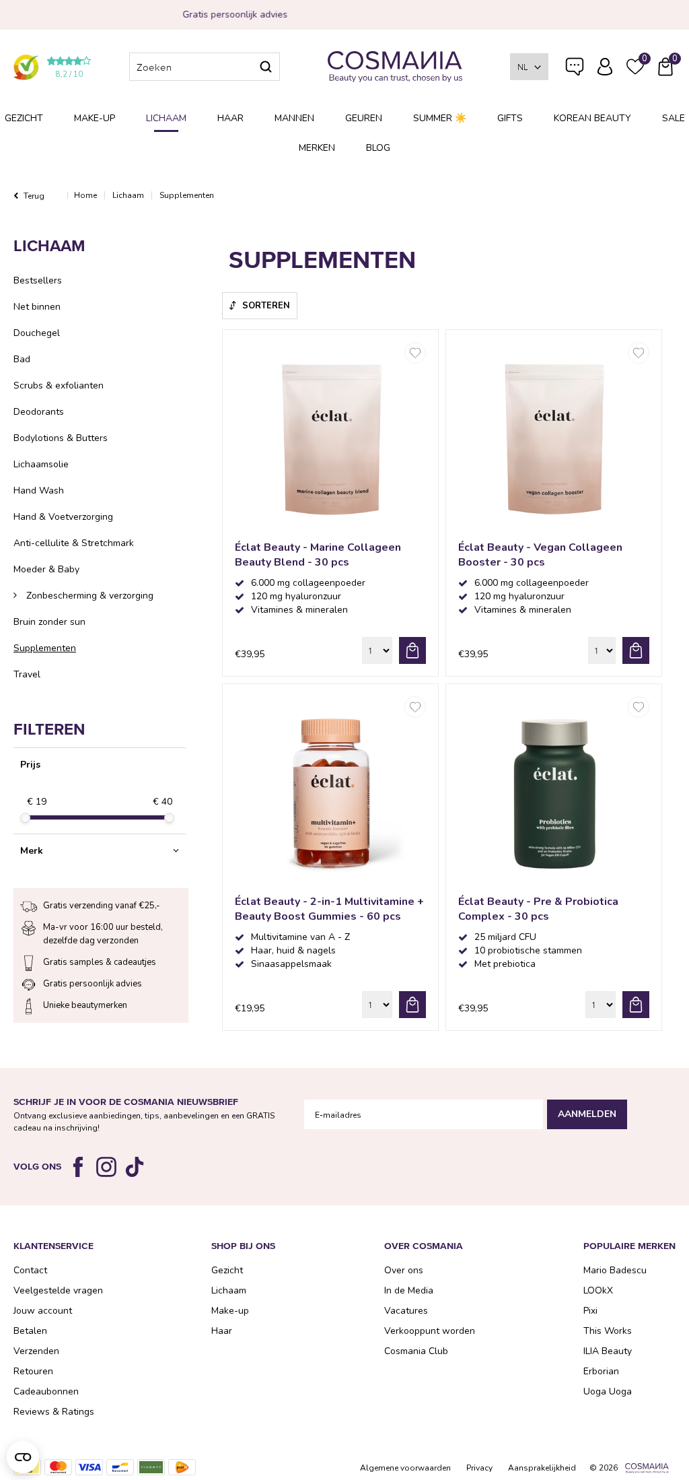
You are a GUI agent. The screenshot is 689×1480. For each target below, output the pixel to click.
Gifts (510, 118)
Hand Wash (38, 490)
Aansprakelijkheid (542, 1467)
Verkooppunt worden (429, 1330)
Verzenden (36, 1351)
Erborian (601, 1371)
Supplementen (44, 648)
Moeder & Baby (46, 569)
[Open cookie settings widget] (23, 1457)
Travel (26, 674)
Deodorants (38, 411)
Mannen (294, 118)
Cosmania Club (416, 1351)
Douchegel (36, 333)
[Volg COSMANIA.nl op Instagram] (106, 1166)
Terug (34, 196)
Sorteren (266, 306)
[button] (99, 851)
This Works (607, 1330)
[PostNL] (182, 1467)
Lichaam (166, 118)
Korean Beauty (592, 118)
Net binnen (37, 306)
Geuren (363, 118)
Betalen (30, 1330)
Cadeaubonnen (46, 1391)
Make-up (94, 118)
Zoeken (265, 66)
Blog (378, 147)
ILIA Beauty (607, 1351)
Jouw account (42, 1310)
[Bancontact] (120, 1467)
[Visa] (89, 1467)
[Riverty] (151, 1467)
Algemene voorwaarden (405, 1467)
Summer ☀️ (439, 118)
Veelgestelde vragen (575, 69)
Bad (21, 359)
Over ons (403, 1270)
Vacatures (406, 1310)
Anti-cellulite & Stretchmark (73, 543)
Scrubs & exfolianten (58, 385)
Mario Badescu (615, 1270)
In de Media (408, 1290)
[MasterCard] (58, 1467)
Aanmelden (587, 1114)
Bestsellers (37, 280)
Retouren (33, 1371)
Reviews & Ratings (53, 1411)
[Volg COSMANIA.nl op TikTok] (134, 1167)
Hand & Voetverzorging (63, 516)
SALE (673, 118)
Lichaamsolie (41, 464)
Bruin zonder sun (49, 621)
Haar (230, 118)
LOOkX (598, 1290)
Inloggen (605, 67)
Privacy (479, 1467)
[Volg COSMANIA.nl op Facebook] (78, 1167)
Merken (317, 147)
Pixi (590, 1310)
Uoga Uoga (607, 1391)
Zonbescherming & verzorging (88, 595)
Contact (30, 1270)
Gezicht (24, 118)
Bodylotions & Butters (60, 438)
